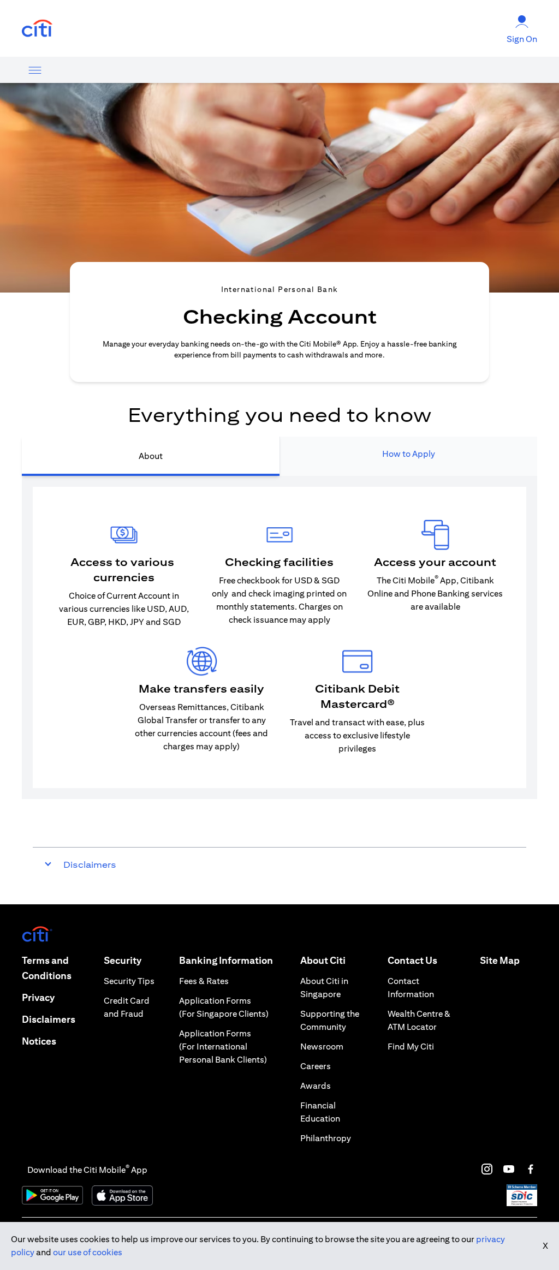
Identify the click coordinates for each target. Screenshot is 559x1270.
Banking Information (226, 960)
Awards (315, 1086)
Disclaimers (48, 1019)
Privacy (38, 997)
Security (122, 960)
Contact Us (412, 960)
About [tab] (151, 456)
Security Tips (129, 981)
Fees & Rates (204, 981)
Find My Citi (411, 1046)
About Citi (323, 960)
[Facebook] (530, 1169)
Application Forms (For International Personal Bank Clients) (223, 1046)
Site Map (500, 960)
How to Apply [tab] (408, 454)
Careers (315, 1066)
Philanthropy (325, 1138)
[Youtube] (508, 1169)
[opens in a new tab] (37, 28)
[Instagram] (486, 1169)
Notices (39, 1041)
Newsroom (321, 1046)
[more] (34, 69)
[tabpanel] (279, 637)
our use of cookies (87, 1252)
